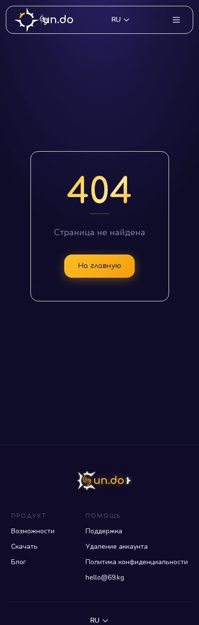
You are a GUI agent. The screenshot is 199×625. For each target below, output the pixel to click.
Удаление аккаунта (116, 546)
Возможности (33, 531)
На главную (100, 266)
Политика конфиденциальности (136, 562)
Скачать (24, 546)
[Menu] (176, 19)
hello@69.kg (104, 577)
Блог (18, 562)
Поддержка (103, 531)
